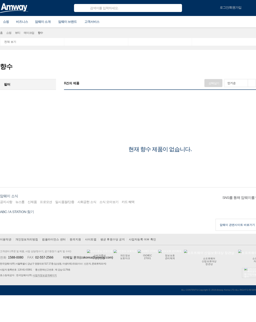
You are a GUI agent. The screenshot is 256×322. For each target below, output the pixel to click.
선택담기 (214, 83)
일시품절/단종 (64, 202)
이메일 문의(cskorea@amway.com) (88, 257)
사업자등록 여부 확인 (142, 239)
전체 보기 (10, 41)
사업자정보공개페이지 (45, 275)
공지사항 (6, 202)
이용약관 (5, 239)
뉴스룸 (20, 202)
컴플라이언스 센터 (54, 239)
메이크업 (29, 32)
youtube (240, 209)
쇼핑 (8, 32)
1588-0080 (15, 257)
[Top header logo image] (14, 8)
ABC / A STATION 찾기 (17, 212)
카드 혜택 (128, 202)
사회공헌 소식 (86, 202)
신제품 (32, 202)
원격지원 (75, 239)
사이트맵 (90, 239)
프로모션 (46, 202)
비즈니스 (22, 21)
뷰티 (17, 32)
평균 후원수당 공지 (112, 239)
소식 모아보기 (108, 202)
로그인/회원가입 (230, 7)
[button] (6, 21)
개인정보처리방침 (26, 239)
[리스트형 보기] (252, 83)
